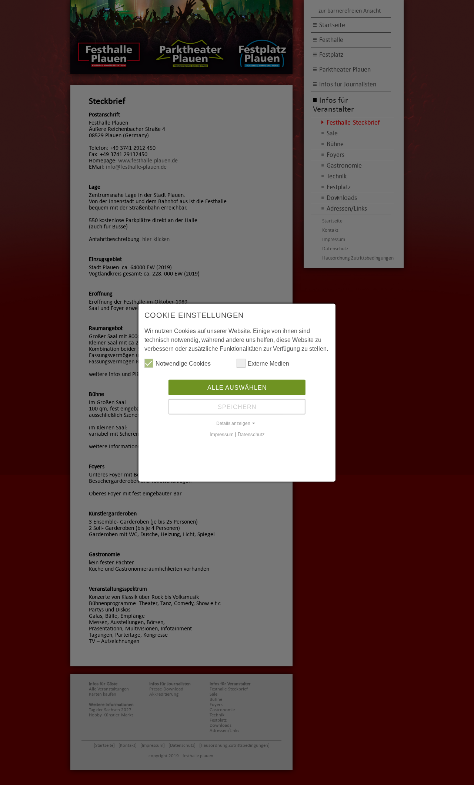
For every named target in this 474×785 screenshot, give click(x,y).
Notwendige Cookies (183, 363)
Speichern (237, 406)
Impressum (222, 434)
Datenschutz (251, 434)
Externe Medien (268, 363)
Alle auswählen (237, 387)
